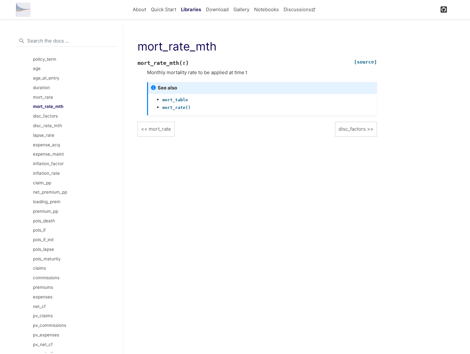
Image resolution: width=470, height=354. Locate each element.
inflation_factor (48, 163)
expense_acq (46, 144)
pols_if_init (43, 239)
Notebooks (266, 9)
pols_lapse (43, 249)
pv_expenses (46, 334)
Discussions (297, 9)
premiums (43, 287)
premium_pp (45, 211)
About (139, 9)
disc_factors (45, 116)
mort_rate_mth (48, 106)
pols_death (44, 220)
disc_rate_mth (47, 125)
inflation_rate (46, 173)
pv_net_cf (43, 344)
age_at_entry (46, 78)
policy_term (44, 59)
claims (39, 268)
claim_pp (42, 182)
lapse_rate (43, 135)
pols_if (39, 230)
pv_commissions (49, 325)
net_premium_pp (50, 192)
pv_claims (43, 315)
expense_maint (48, 154)
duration (41, 87)
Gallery (241, 9)
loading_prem (46, 201)
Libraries (191, 9)
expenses (42, 296)
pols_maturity (47, 258)
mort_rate (43, 97)
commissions (46, 277)
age (37, 68)
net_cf (39, 306)
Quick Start (163, 9)
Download (217, 9)
